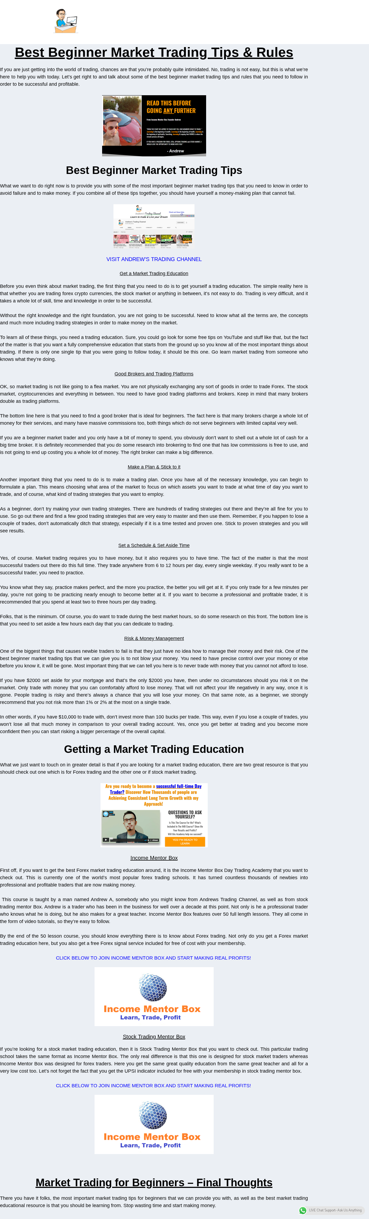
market (239, 352)
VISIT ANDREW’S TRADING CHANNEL (154, 259)
